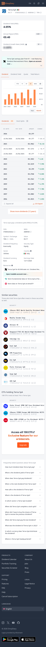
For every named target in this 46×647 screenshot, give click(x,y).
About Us (28, 559)
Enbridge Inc (15, 339)
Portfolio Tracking (9, 563)
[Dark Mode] (34, 3)
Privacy (27, 588)
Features (5, 583)
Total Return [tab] (35, 74)
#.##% (7, 47)
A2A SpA (13, 381)
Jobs (26, 563)
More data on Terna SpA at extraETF (20, 284)
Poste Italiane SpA (17, 367)
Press (27, 572)
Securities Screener (9, 568)
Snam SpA (13, 374)
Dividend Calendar (9, 559)
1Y (22, 84)
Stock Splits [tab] (22, 121)
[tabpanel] (23, 97)
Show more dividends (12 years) (23, 211)
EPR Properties (16, 353)
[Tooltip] (31, 251)
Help (3, 592)
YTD (17, 84)
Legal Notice (30, 583)
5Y (30, 84)
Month (38, 111)
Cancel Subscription (10, 596)
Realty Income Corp (17, 317)
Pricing (4, 579)
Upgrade (23, 445)
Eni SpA (13, 360)
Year (32, 111)
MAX (35, 84)
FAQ (3, 588)
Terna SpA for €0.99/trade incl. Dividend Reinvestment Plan (24, 269)
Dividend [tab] (5, 74)
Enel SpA (13, 346)
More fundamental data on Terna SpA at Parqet (24, 279)
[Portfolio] (38, 3)
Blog (26, 568)
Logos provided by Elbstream (12, 633)
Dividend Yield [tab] (16, 74)
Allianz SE (14, 325)
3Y (26, 84)
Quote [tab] (26, 74)
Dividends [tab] (7, 121)
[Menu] (43, 3)
